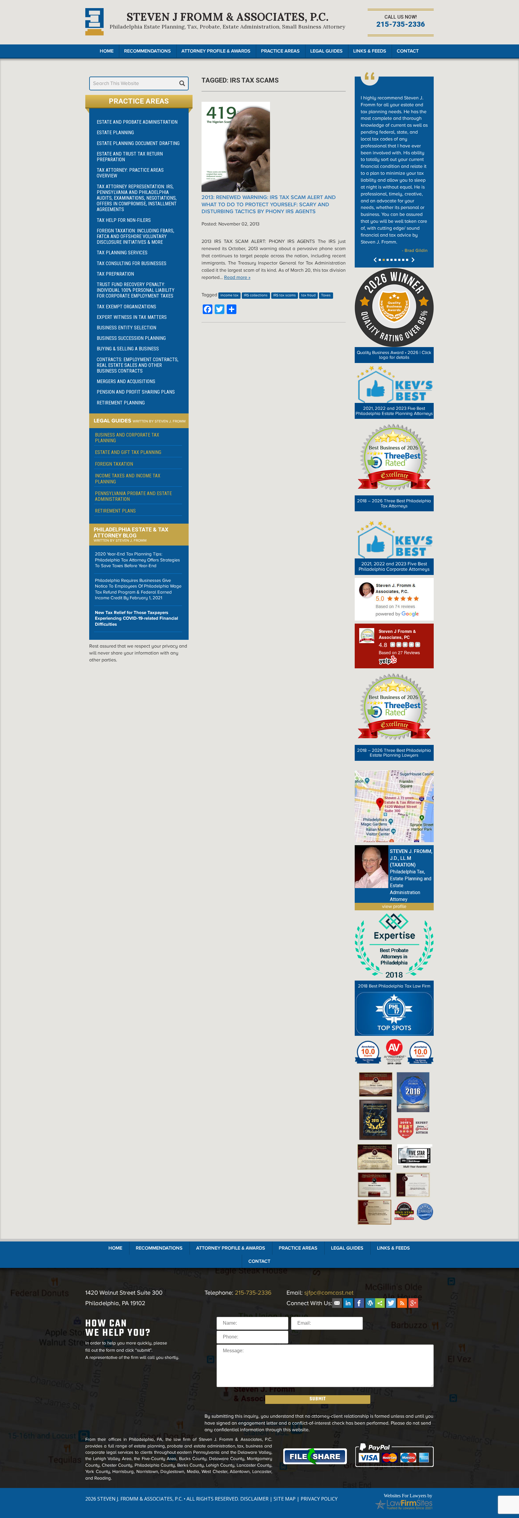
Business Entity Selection (126, 328)
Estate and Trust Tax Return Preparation (130, 156)
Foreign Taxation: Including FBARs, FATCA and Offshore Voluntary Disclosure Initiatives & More (135, 236)
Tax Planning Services (122, 253)
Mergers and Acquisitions (126, 381)
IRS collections (256, 295)
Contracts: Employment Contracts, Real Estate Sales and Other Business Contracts (137, 365)
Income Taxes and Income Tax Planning (127, 478)
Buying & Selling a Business (128, 349)
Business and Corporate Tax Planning (127, 437)
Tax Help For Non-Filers (124, 220)
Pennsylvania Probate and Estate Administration (133, 496)
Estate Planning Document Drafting (138, 143)
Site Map (285, 1498)
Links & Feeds (369, 51)
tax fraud (308, 295)
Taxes (326, 295)
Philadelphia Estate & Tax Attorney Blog (131, 532)
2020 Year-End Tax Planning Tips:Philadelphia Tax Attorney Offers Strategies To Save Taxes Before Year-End (137, 559)
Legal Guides (326, 51)
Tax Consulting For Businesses (131, 263)
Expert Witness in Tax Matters (132, 317)
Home (107, 51)
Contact (408, 51)
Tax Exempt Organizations (126, 307)
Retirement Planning (121, 403)
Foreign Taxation (114, 464)
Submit (318, 1399)
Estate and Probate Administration (137, 122)
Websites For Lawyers (405, 1495)
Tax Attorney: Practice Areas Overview (130, 173)
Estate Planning (115, 132)
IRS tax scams (284, 295)
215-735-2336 (400, 25)
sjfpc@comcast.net (329, 1292)
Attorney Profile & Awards (215, 51)
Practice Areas (280, 51)
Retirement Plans (115, 511)
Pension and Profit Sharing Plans (136, 392)
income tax (229, 295)
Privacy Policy (319, 1498)
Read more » (237, 277)
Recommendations (147, 51)
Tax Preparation (115, 274)
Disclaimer (254, 1498)
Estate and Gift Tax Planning (128, 452)
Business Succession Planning (131, 338)
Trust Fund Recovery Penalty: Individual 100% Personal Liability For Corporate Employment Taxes (136, 290)
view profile (394, 906)
